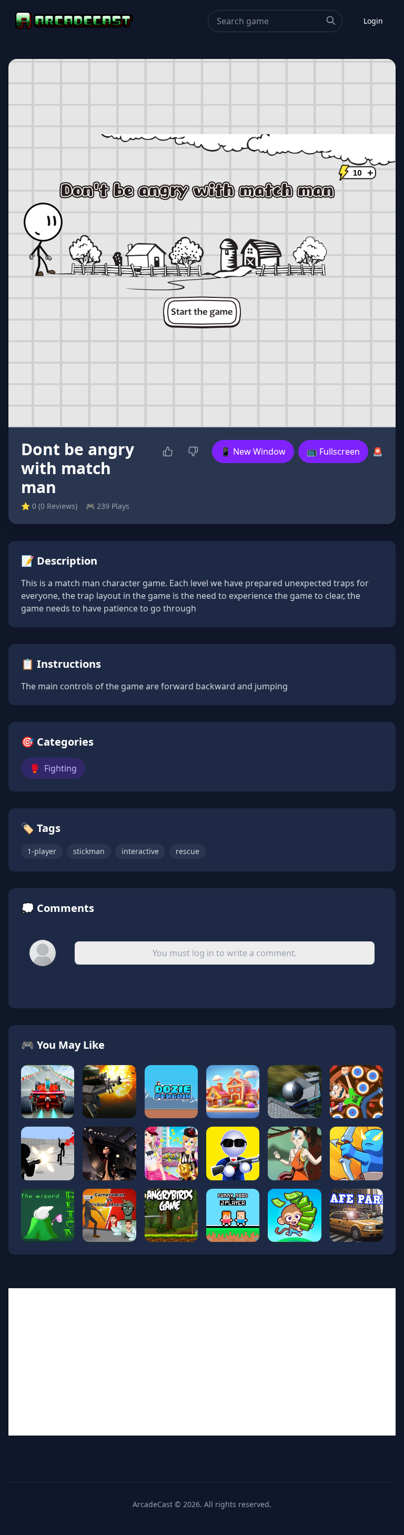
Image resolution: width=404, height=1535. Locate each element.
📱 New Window (253, 451)
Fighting (53, 768)
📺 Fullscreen (333, 451)
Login (373, 21)
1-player (41, 851)
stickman (89, 851)
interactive (140, 851)
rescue (187, 851)
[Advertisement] (202, 1362)
